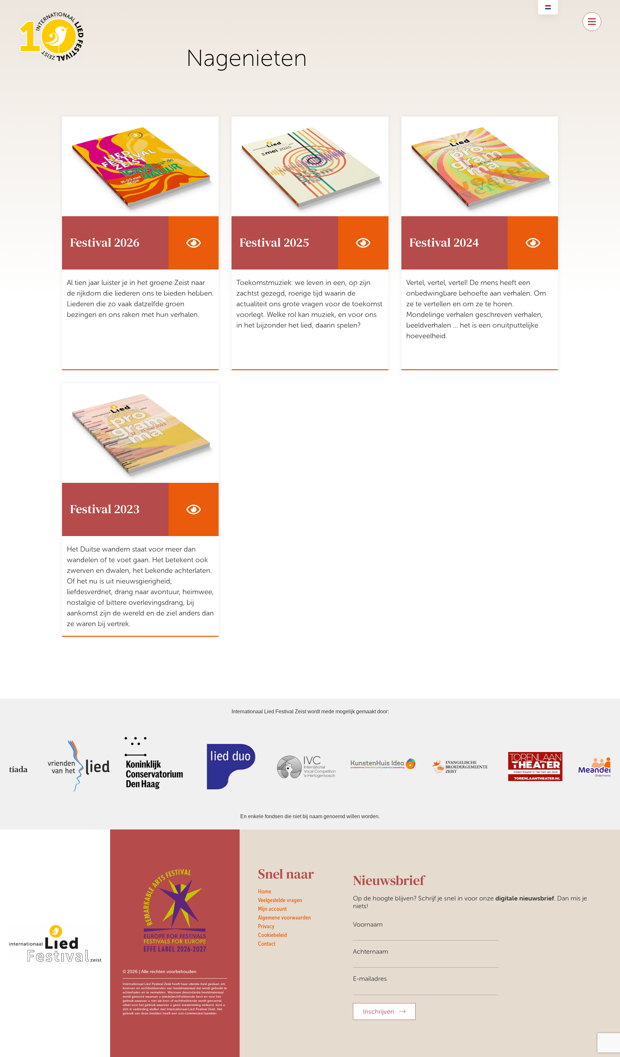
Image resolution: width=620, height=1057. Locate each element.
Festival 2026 (105, 242)
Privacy (266, 926)
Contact (266, 943)
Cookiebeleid (272, 935)
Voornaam (368, 924)
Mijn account (272, 909)
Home (264, 891)
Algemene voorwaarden (284, 917)
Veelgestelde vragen (280, 900)
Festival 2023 (105, 509)
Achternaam (370, 951)
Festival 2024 (444, 242)
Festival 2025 (274, 242)
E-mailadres (370, 978)
